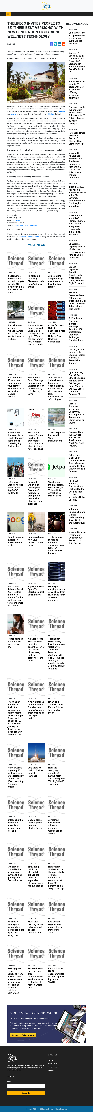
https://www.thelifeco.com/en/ (25, 225)
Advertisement (53, 1067)
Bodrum (62, 111)
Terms (50, 1060)
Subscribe (26, 1093)
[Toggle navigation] (8, 14)
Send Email (16, 220)
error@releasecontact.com (29, 237)
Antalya (13, 114)
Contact (51, 1070)
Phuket (51, 114)
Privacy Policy (53, 1063)
